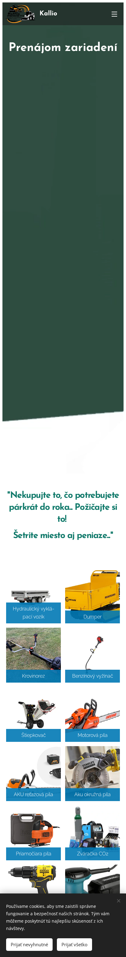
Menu (114, 14)
